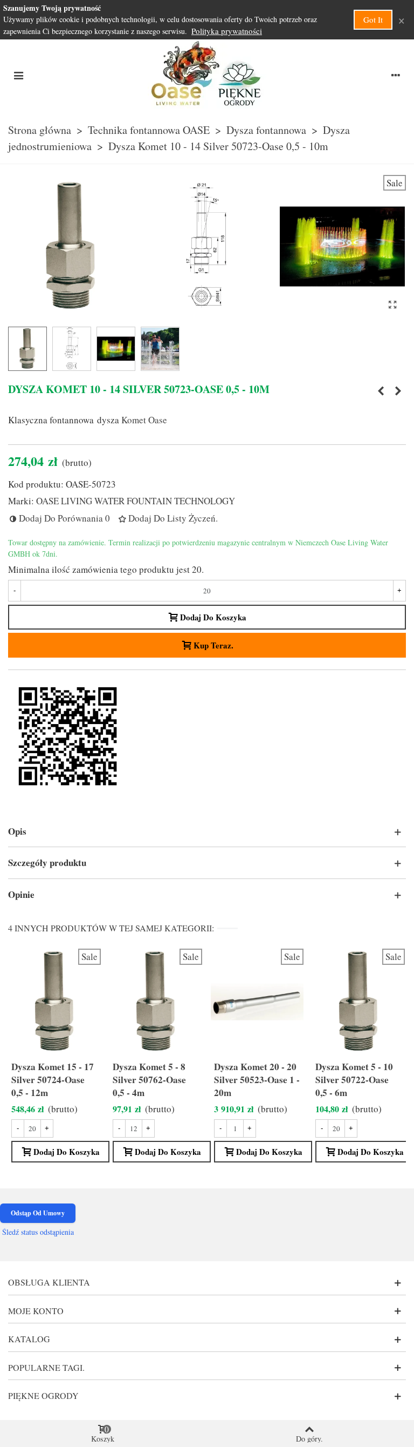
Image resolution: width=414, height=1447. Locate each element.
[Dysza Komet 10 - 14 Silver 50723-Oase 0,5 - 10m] (392, 304)
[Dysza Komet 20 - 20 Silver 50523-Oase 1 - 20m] (398, 391)
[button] (207, 831)
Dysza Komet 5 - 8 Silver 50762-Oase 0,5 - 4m (149, 1079)
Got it (373, 19)
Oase (157, 420)
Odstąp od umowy (38, 1213)
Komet (133, 420)
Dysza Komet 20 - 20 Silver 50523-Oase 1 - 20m (257, 1079)
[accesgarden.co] (207, 74)
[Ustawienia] (395, 74)
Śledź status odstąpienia (38, 1232)
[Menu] (18, 74)
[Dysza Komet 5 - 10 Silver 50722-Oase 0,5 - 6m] (380, 391)
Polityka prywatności (226, 30)
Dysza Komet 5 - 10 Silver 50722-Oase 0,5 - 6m (354, 1079)
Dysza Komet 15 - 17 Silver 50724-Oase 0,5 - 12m (52, 1079)
